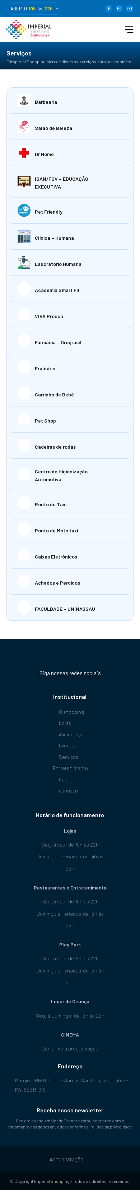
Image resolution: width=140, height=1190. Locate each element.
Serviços (68, 757)
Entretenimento (70, 768)
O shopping (71, 712)
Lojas (65, 723)
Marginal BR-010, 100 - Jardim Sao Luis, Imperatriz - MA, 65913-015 (71, 1085)
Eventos (68, 745)
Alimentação (73, 734)
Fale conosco (68, 785)
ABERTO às (31, 8)
